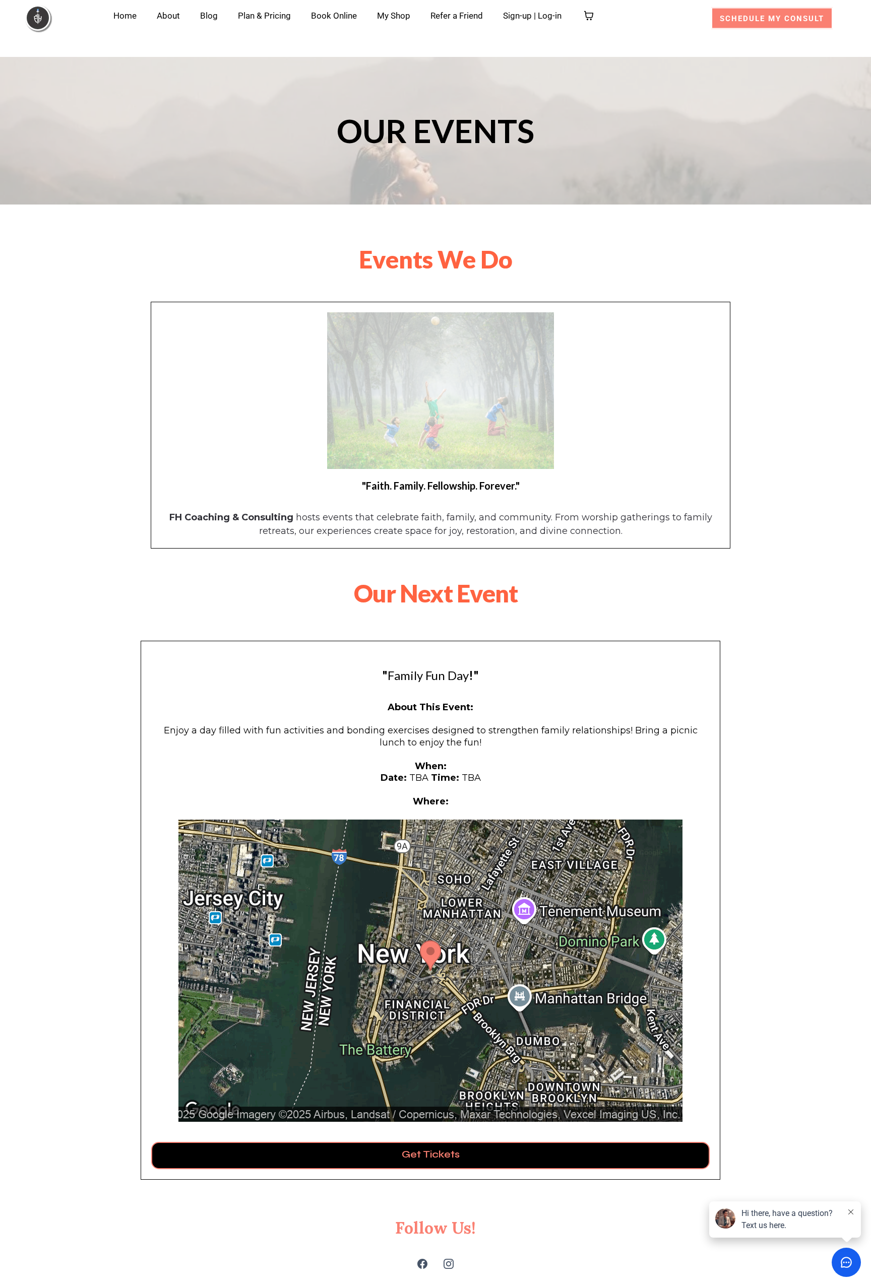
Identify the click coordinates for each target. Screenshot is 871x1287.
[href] (430, 971)
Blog (209, 16)
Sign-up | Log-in (532, 16)
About (168, 16)
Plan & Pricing (264, 16)
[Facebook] (422, 1264)
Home (125, 16)
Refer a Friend (456, 16)
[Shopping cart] (589, 16)
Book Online (334, 16)
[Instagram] (449, 1264)
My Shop (393, 16)
